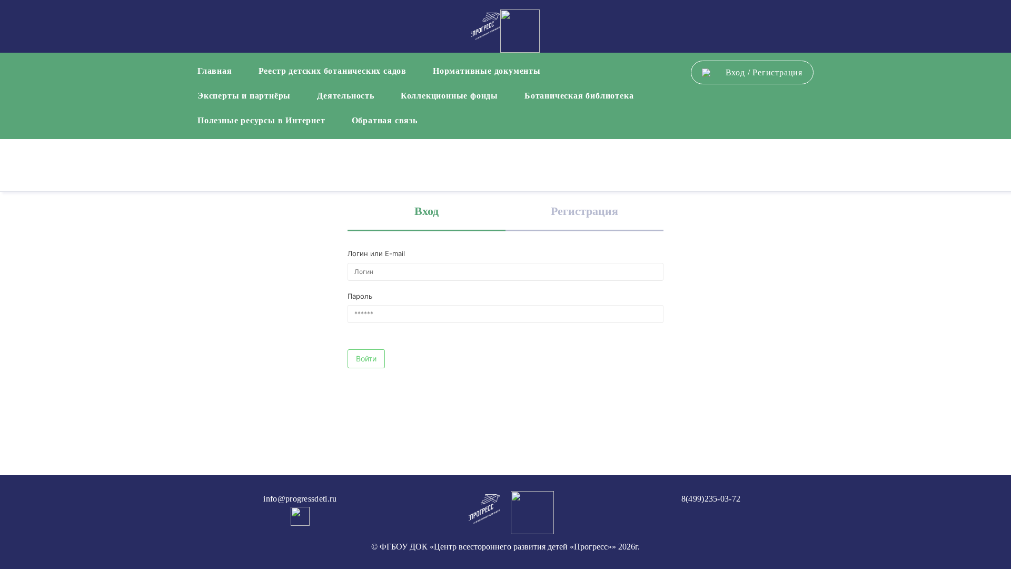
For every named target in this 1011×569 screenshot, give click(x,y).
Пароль (360, 296)
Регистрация (777, 72)
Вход (735, 72)
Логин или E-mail (376, 253)
